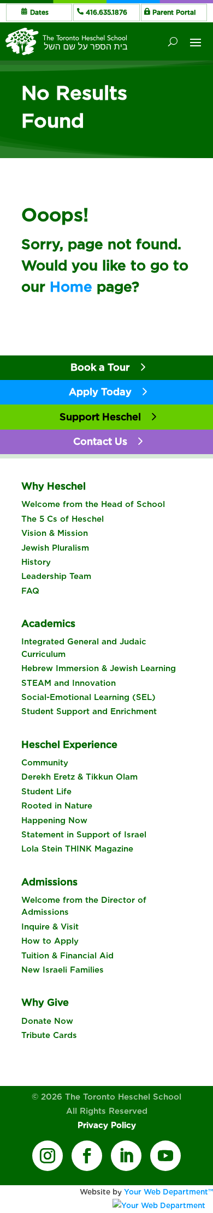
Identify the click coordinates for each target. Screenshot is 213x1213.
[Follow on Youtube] (165, 1155)
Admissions (49, 882)
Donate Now (47, 1021)
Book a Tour (99, 367)
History (36, 562)
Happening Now (54, 820)
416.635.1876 (106, 12)
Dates (39, 12)
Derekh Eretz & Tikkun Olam (79, 777)
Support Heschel (100, 417)
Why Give (45, 1002)
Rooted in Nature (56, 806)
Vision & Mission (54, 533)
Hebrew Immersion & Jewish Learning (98, 668)
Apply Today (100, 391)
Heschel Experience (69, 744)
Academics (48, 623)
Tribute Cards (49, 1035)
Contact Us (100, 441)
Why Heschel (53, 486)
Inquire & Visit (50, 927)
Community (44, 763)
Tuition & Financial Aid (67, 956)
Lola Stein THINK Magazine (77, 849)
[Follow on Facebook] (87, 1155)
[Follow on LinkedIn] (126, 1155)
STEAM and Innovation (68, 683)
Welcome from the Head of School (93, 504)
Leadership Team (56, 576)
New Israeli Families (62, 970)
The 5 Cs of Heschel (62, 519)
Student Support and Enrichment (89, 711)
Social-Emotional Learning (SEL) (88, 697)
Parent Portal (174, 12)
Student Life (46, 791)
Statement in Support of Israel (83, 835)
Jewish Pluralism (55, 548)
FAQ (30, 591)
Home (71, 286)
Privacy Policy (107, 1125)
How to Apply (50, 941)
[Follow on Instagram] (47, 1155)
